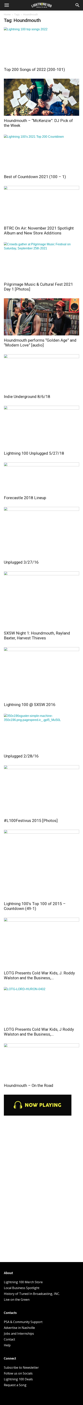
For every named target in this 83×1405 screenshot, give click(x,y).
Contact (9, 1339)
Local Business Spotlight (21, 1288)
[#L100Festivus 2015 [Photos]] (41, 790)
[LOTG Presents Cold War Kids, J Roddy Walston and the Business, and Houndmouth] (41, 1006)
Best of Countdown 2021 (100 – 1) (35, 176)
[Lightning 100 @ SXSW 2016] (41, 673)
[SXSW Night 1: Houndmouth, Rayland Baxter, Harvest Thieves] (41, 599)
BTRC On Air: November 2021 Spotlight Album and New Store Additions (39, 230)
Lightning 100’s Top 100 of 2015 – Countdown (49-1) (35, 906)
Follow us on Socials (18, 1373)
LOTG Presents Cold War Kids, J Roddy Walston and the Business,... (39, 1032)
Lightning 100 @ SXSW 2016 (29, 704)
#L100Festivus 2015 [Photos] (31, 820)
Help (7, 1345)
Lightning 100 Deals (18, 1379)
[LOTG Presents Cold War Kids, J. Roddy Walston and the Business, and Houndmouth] (41, 943)
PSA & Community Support (23, 1322)
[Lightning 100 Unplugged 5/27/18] (41, 427)
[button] (6, 5)
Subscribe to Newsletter (21, 1367)
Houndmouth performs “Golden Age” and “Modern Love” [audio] (40, 342)
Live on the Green (17, 1299)
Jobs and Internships (19, 1333)
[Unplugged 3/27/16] (41, 532)
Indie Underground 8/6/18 (27, 396)
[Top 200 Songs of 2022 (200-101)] (41, 46)
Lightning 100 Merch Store (23, 1282)
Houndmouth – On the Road (28, 1085)
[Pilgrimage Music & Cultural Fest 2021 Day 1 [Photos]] (41, 261)
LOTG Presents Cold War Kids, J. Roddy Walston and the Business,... (39, 975)
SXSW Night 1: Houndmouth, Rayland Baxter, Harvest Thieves (37, 635)
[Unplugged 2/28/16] (41, 732)
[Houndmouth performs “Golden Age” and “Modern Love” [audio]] (41, 316)
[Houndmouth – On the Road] (41, 1062)
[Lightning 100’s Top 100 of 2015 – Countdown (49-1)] (41, 864)
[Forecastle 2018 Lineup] (41, 477)
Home (7, 14)
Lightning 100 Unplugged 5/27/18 (34, 453)
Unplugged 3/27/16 (21, 562)
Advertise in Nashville (19, 1328)
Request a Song (15, 1385)
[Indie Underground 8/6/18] (41, 373)
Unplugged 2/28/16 (21, 756)
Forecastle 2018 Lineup (25, 497)
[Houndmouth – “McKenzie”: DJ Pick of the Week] (41, 97)
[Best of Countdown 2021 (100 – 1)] (41, 153)
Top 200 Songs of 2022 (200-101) (34, 69)
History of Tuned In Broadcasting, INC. (32, 1294)
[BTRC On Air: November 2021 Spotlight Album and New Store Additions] (41, 204)
